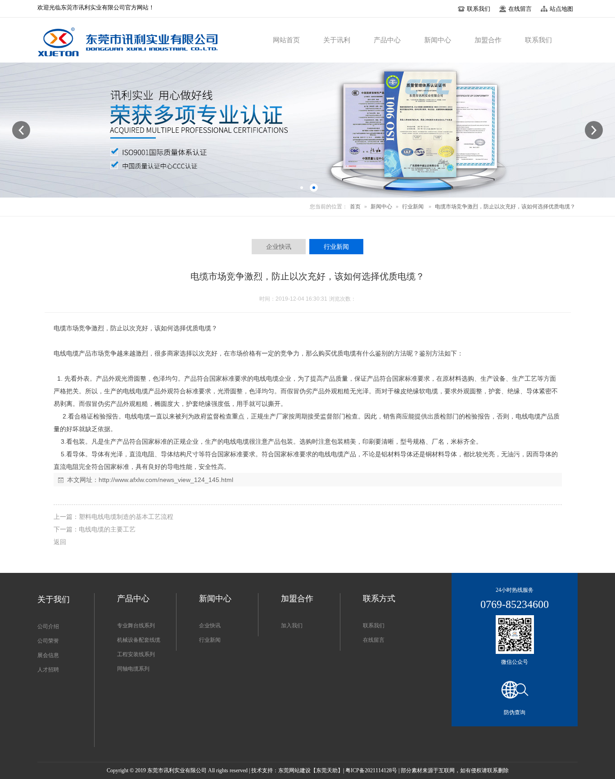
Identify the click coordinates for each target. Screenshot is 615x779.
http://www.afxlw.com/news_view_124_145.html (166, 479)
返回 (60, 541)
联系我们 (373, 625)
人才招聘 (48, 669)
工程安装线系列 (136, 654)
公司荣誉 (48, 641)
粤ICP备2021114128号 (371, 770)
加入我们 (292, 625)
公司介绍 (48, 626)
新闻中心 (381, 206)
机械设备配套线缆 (138, 640)
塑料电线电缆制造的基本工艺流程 (126, 516)
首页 (355, 206)
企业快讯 (210, 625)
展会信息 (48, 655)
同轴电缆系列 (133, 669)
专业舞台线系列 (136, 625)
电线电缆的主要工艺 (107, 529)
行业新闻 (413, 206)
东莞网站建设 (294, 770)
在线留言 (373, 640)
